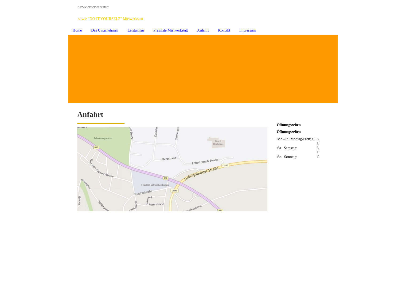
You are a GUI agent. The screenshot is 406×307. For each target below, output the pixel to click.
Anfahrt (203, 30)
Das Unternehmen (104, 30)
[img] (203, 13)
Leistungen (136, 30)
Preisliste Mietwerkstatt (170, 30)
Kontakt (224, 30)
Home (77, 30)
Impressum (247, 30)
